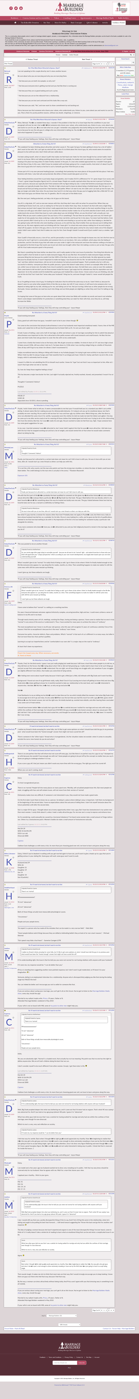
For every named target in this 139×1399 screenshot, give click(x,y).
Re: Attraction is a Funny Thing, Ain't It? (44, 312)
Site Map (88, 1357)
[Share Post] (106, 67)
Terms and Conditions (55, 1357)
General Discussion (46, 51)
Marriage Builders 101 (63, 51)
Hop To (44, 1315)
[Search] (131, 55)
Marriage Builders (22, 51)
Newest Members (125, 79)
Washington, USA (9, 907)
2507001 (111, 312)
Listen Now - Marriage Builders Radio (121, 8)
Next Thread (86, 59)
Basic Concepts (76, 23)
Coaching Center (69, 18)
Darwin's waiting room (10, 605)
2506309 (111, 119)
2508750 (111, 540)
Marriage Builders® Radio (105, 18)
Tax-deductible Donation (30, 23)
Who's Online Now (125, 67)
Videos (56, 18)
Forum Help (116, 1328)
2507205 (111, 405)
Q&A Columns (92, 23)
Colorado (6, 334)
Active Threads (73, 55)
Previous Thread (32, 59)
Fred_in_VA (88, 660)
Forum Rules (9, 1328)
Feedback (42, 1357)
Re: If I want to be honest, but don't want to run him (45, 750)
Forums (34, 51)
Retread (89, 119)
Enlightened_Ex (87, 68)
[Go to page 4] (113, 64)
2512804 (111, 850)
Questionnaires (86, 18)
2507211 (111, 444)
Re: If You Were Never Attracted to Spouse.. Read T (44, 68)
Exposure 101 (22, 475)
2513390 (111, 1193)
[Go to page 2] (102, 64)
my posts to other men (59, 1006)
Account (97, 1357)
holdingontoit (88, 775)
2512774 (111, 750)
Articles (105, 23)
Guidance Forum (118, 23)
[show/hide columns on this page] (133, 55)
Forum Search (125, 59)
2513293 (111, 1097)
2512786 (111, 774)
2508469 (111, 485)
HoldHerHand (88, 1010)
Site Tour (46, 23)
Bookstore (14, 18)
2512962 (111, 945)
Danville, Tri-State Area (10, 968)
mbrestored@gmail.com (111, 45)
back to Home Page (69, 6)
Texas (5, 467)
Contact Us (107, 1328)
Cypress (20, 841)
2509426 (111, 583)
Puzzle (90, 405)
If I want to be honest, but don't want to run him (44, 726)
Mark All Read (20, 1328)
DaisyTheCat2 (88, 144)
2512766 (111, 726)
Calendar (64, 55)
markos (90, 1097)
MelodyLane (88, 485)
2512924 (111, 884)
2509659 (111, 660)
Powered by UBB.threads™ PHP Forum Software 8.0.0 (69, 1385)
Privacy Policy (69, 1357)
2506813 (111, 143)
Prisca (45, 998)
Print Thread (8, 63)
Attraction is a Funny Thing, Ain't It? (44, 144)
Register (126, 51)
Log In (133, 51)
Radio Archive (123, 18)
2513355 (111, 1159)
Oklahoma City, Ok (9, 871)
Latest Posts (125, 94)
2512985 (111, 1010)
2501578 (111, 68)
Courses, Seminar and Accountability (36, 18)
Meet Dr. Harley (60, 23)
